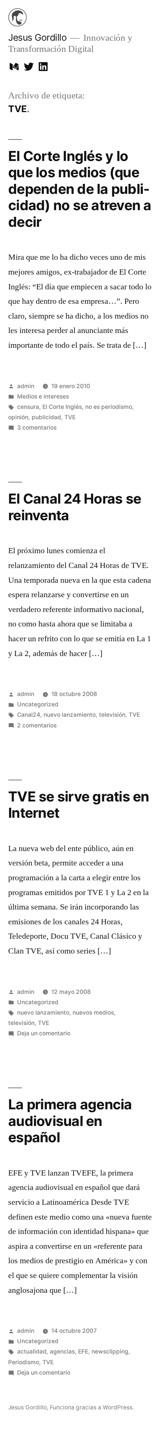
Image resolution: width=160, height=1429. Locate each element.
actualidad (32, 1351)
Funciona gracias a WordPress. (92, 1407)
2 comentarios (37, 725)
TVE (70, 417)
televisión (112, 714)
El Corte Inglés (62, 406)
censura (28, 406)
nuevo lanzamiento (70, 714)
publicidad (46, 417)
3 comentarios (37, 427)
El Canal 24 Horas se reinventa (74, 507)
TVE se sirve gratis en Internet (78, 804)
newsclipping (110, 1351)
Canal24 (28, 714)
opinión (18, 417)
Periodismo (23, 1362)
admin (25, 386)
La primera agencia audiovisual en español (70, 1121)
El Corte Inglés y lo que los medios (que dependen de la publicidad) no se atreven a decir (79, 189)
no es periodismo (108, 406)
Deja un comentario (43, 1033)
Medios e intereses (43, 396)
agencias (62, 1351)
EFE (83, 1351)
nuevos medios (93, 1012)
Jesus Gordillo (37, 37)
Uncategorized (37, 704)
